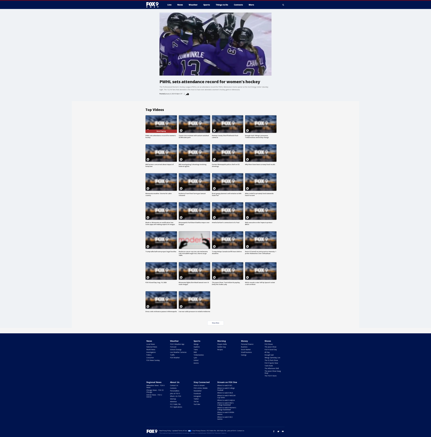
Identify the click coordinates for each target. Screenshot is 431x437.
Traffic (172, 355)
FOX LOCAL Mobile (201, 388)
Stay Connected (202, 382)
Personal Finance (247, 344)
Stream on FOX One (227, 382)
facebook (274, 431)
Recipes (220, 349)
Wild (195, 352)
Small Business (246, 352)
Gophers (197, 347)
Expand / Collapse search (283, 5)
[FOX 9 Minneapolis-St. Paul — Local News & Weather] (153, 5)
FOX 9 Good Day (271, 349)
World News (150, 349)
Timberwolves (199, 355)
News (149, 341)
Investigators (151, 352)
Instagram (197, 396)
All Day (267, 352)
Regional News (153, 382)
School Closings (175, 349)
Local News (150, 344)
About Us (174, 382)
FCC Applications (176, 407)
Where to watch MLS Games (225, 418)
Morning (221, 341)
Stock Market (246, 349)
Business (244, 347)
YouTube (197, 404)
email (283, 431)
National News (151, 347)
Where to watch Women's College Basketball (226, 409)
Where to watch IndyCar (226, 400)
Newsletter (198, 391)
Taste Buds (269, 366)
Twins (196, 349)
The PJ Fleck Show (271, 360)
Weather (174, 341)
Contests (173, 388)
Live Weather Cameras (178, 352)
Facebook (197, 393)
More (251, 4)
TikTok (196, 401)
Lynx (195, 358)
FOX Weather (175, 358)
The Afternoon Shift (272, 368)
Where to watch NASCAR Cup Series (226, 396)
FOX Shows (269, 344)
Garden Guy (221, 347)
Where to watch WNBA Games (225, 413)
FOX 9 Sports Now (271, 363)
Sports (197, 341)
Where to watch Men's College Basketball (225, 404)
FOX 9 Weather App (177, 344)
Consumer (150, 358)
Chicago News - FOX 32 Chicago (155, 391)
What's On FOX (175, 396)
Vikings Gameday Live (272, 358)
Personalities (174, 391)
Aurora (196, 363)
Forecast (173, 347)
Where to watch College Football (226, 389)
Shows (268, 341)
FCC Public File (175, 404)
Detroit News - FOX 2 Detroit (154, 396)
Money (244, 341)
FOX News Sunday (153, 360)
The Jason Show (270, 347)
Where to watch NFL (224, 385)
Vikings (196, 344)
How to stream (199, 385)
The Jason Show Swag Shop (273, 372)
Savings (243, 355)
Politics (149, 355)
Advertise (173, 401)
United (196, 360)
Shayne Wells (222, 344)
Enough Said (269, 355)
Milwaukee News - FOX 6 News (155, 386)
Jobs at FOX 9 (175, 393)
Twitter (196, 399)
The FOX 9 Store (271, 376)
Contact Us (174, 385)
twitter (278, 431)
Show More (215, 323)
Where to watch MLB (225, 393)
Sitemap (173, 399)
